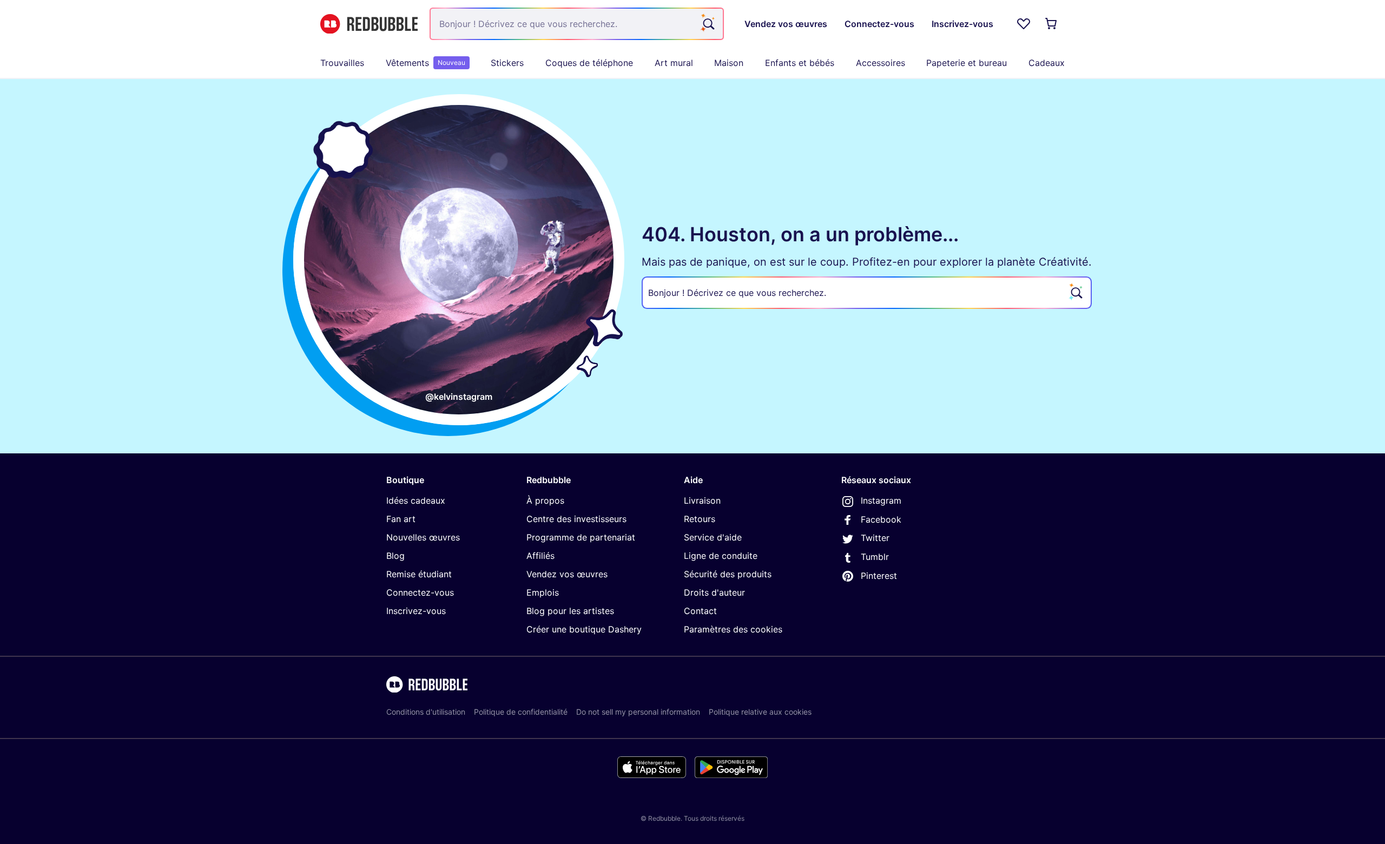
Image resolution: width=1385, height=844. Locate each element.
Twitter (875, 537)
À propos (545, 500)
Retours (699, 518)
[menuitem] (342, 63)
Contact (700, 610)
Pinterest (879, 575)
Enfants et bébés (799, 62)
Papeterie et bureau (966, 62)
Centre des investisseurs (576, 518)
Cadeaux (1046, 62)
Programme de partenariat (580, 537)
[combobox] (577, 24)
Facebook (881, 519)
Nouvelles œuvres (423, 537)
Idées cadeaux (415, 500)
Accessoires (880, 62)
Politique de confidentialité (521, 711)
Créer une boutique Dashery (584, 629)
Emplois (542, 592)
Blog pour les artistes (570, 610)
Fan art (401, 518)
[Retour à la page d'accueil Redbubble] (369, 24)
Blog (395, 555)
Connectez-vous (420, 592)
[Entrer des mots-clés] (707, 24)
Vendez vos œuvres (567, 574)
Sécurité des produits (727, 574)
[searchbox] (867, 293)
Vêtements (425, 62)
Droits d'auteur (714, 592)
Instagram (881, 500)
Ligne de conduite (720, 555)
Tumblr (875, 556)
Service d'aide (713, 537)
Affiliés (540, 555)
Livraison (702, 500)
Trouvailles (342, 62)
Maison (728, 62)
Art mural (674, 62)
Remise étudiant (419, 574)
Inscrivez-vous (416, 610)
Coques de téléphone (589, 62)
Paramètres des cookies (733, 629)
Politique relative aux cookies (760, 711)
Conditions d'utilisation (425, 711)
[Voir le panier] (1052, 24)
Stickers (507, 62)
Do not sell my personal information (638, 711)
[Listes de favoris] (1024, 24)
